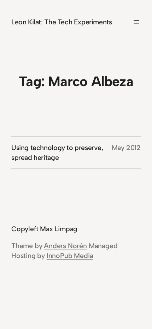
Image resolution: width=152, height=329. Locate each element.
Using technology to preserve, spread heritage (57, 152)
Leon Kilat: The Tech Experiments (61, 22)
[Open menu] (136, 22)
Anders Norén (65, 245)
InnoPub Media (70, 255)
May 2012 (126, 147)
